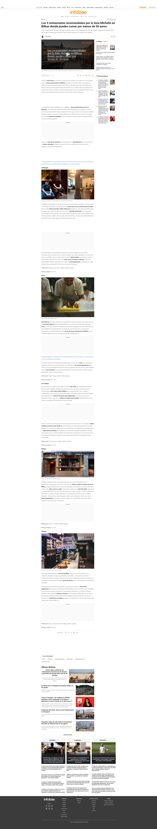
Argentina (45, 7)
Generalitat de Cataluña (92, 16)
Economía (111, 7)
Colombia (59, 7)
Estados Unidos (52, 7)
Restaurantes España (59, 659)
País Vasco (50, 659)
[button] (2, 7)
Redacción (79, 800)
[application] (67, 54)
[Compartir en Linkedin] (86, 75)
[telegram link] (49, 809)
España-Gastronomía (79, 659)
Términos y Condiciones (108, 800)
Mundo (84, 7)
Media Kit (94, 810)
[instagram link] (52, 806)
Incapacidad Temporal (74, 16)
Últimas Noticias (90, 7)
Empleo (79, 802)
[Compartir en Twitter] (83, 75)
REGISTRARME (143, 7)
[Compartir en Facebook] (80, 75)
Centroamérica (78, 7)
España (64, 7)
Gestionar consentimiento (109, 804)
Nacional (106, 7)
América (64, 800)
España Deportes (99, 7)
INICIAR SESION (152, 7)
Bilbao (43, 659)
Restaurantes (70, 659)
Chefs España (67, 16)
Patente (85, 16)
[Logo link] (78, 12)
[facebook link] (47, 806)
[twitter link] (49, 806)
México (68, 7)
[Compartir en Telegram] (89, 75)
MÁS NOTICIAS (68, 735)
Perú (72, 7)
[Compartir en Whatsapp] (78, 75)
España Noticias (45, 661)
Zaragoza (81, 16)
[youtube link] (47, 809)
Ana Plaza (48, 36)
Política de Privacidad (109, 802)
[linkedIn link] (52, 809)
